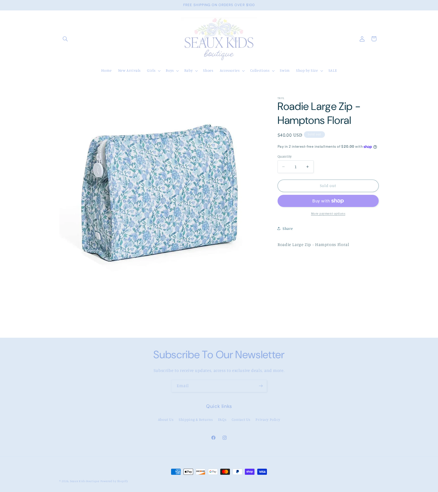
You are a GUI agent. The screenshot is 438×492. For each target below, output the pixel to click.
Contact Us (241, 419)
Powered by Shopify (114, 481)
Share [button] (288, 228)
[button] (65, 39)
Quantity (284, 156)
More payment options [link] (328, 213)
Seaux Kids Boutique (84, 481)
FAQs (222, 419)
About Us (166, 419)
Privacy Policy (268, 419)
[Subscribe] (261, 386)
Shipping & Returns (196, 419)
